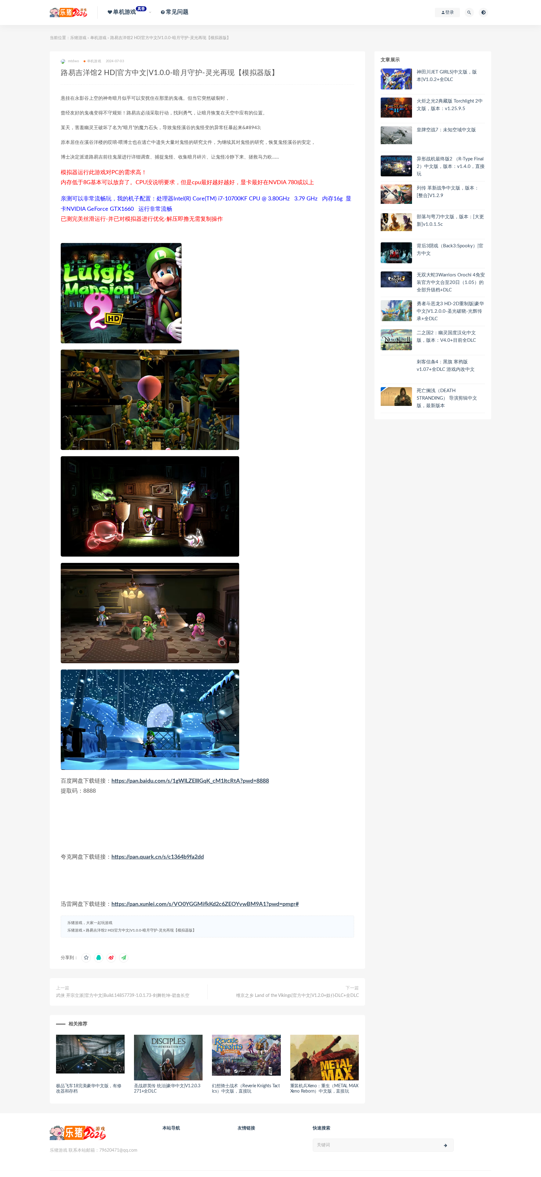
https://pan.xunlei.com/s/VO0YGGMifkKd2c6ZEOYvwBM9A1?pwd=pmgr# (205, 904)
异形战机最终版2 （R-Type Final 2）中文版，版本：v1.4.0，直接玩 (451, 166)
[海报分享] (123, 957)
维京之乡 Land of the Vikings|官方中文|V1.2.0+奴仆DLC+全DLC (297, 995)
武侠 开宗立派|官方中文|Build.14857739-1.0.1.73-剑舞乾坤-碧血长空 (122, 995)
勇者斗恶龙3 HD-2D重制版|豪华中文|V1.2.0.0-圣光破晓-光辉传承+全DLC (450, 311)
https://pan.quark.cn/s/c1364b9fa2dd (157, 857)
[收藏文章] (86, 957)
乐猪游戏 (78, 38)
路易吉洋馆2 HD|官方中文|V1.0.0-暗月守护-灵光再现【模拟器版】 (141, 930)
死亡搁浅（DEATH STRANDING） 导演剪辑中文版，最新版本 (447, 398)
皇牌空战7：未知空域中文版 (446, 130)
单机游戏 (98, 38)
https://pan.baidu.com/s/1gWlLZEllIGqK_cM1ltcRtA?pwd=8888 (190, 781)
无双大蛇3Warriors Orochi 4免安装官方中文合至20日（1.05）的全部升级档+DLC (451, 282)
